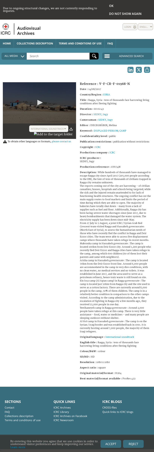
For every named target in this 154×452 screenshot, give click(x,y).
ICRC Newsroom (64, 420)
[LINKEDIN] (131, 70)
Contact (9, 407)
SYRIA (106, 94)
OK (111, 6)
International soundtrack (119, 337)
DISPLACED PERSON (106, 130)
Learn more (17, 447)
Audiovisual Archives (29, 30)
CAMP (122, 130)
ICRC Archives (62, 407)
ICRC (98, 147)
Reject (133, 444)
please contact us (61, 141)
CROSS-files (109, 407)
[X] (139, 70)
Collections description (35, 43)
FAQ (110, 43)
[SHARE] (147, 70)
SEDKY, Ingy (101, 114)
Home (7, 43)
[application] (39, 102)
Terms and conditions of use (80, 43)
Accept (110, 444)
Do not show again (125, 14)
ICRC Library (61, 412)
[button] (39, 102)
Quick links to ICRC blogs (117, 412)
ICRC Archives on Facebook (70, 416)
